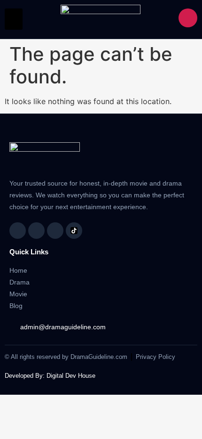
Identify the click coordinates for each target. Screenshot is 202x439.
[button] (14, 19)
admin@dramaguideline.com (63, 327)
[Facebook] (17, 230)
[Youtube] (55, 230)
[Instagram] (36, 230)
